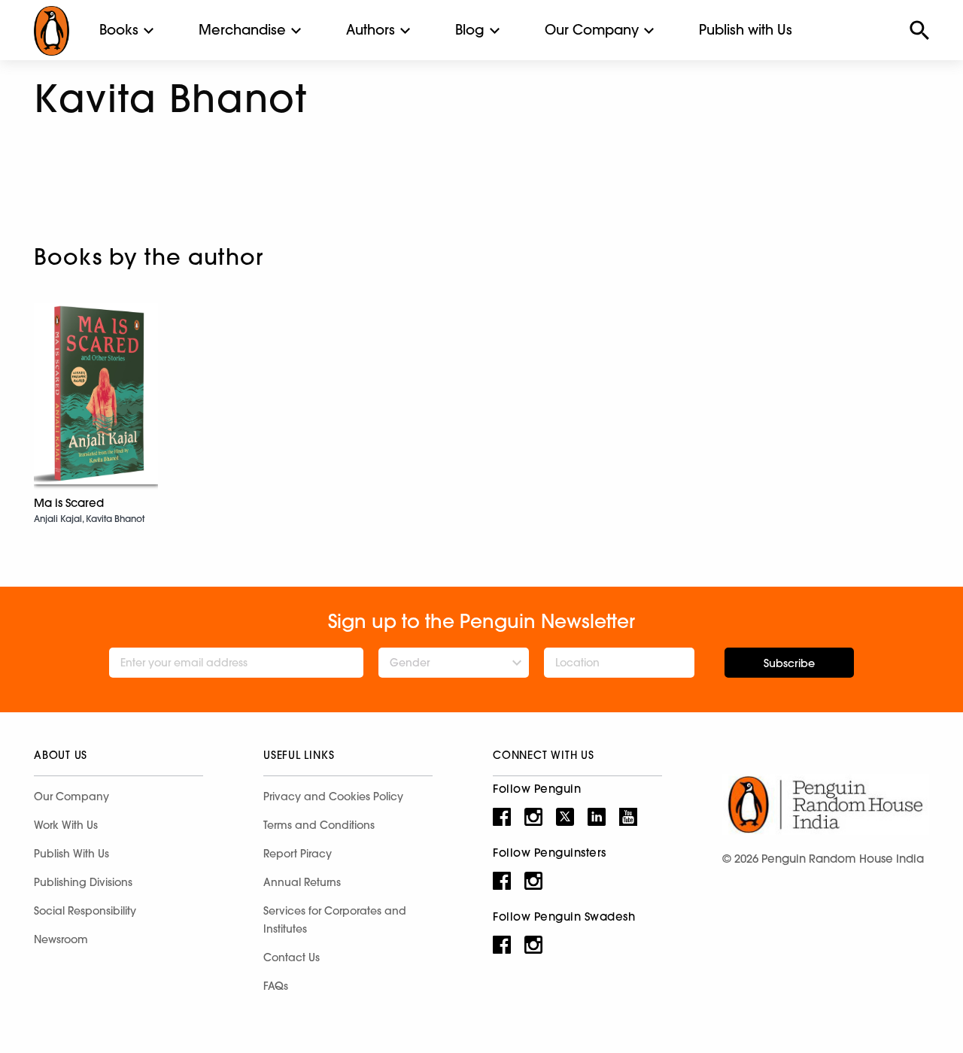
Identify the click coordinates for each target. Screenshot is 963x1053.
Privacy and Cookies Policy (333, 796)
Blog (470, 29)
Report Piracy (297, 853)
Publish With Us (71, 853)
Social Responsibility (85, 911)
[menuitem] (119, 30)
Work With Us (66, 825)
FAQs (275, 986)
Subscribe (789, 663)
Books (118, 29)
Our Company (592, 29)
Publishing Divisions (83, 882)
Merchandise (242, 29)
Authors (370, 29)
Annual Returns (302, 882)
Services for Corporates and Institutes (334, 920)
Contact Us (291, 957)
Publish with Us (745, 29)
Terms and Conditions (319, 825)
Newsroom (61, 939)
